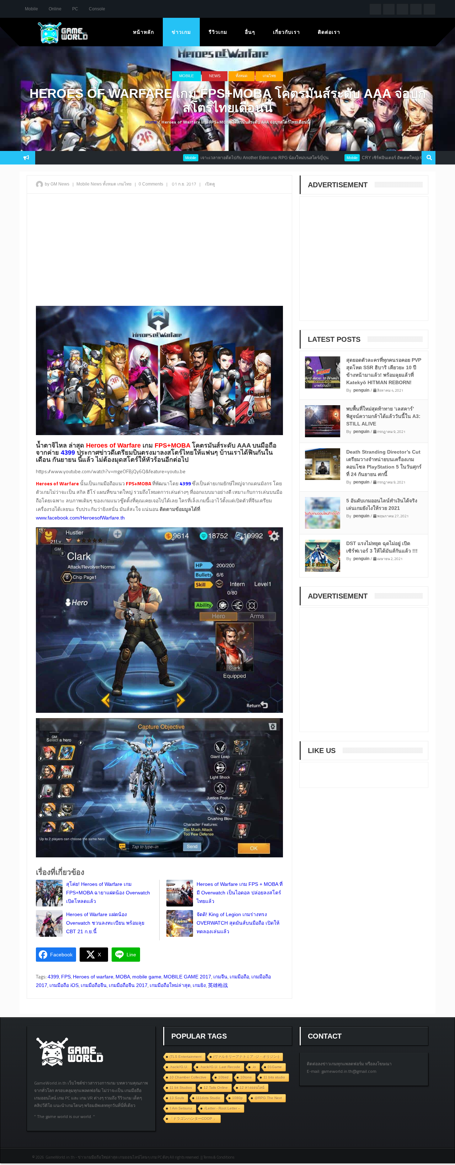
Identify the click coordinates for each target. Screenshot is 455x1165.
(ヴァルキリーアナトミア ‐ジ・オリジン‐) (246, 1057)
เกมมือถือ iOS (64, 985)
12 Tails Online (216, 1088)
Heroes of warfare (93, 976)
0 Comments (151, 184)
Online (55, 8)
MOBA (123, 976)
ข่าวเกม (181, 32)
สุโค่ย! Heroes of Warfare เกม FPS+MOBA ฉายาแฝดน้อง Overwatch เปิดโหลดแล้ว (108, 892)
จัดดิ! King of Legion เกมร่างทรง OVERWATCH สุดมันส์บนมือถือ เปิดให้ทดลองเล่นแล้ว (238, 922)
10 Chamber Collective (188, 1077)
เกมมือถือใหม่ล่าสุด (170, 985)
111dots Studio (208, 1098)
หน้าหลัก (143, 32)
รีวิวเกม (218, 32)
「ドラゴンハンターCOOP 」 (193, 1118)
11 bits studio (274, 1077)
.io (254, 1067)
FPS (66, 976)
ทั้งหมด (241, 76)
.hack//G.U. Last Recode (220, 1067)
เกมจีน (220, 976)
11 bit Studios (181, 1088)
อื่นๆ (250, 32)
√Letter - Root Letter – (222, 1108)
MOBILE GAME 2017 (187, 976)
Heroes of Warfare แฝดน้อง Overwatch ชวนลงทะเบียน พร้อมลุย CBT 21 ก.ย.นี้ (105, 922)
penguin (361, 390)
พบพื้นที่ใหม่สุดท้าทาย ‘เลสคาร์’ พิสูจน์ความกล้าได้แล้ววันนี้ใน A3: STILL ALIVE (383, 416)
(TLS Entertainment (186, 1057)
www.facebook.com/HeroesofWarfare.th (80, 518)
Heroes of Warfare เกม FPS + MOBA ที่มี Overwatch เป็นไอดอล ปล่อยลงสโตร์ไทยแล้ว (240, 892)
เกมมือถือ (239, 976)
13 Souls (177, 1098)
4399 (53, 976)
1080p (237, 1098)
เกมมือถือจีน (94, 985)
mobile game (146, 976)
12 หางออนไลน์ (252, 1088)
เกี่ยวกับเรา (286, 32)
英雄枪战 (218, 985)
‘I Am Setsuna (181, 1108)
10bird (223, 1077)
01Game (275, 1067)
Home (151, 122)
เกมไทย (269, 76)
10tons (246, 1077)
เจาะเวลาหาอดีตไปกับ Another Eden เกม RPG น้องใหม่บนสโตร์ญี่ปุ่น (233, 158)
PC (75, 8)
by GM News (57, 184)
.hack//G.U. (179, 1067)
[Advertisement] (159, 251)
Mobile (31, 8)
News (214, 76)
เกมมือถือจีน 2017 (128, 985)
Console (97, 8)
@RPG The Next (268, 1098)
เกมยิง (199, 985)
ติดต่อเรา (329, 32)
